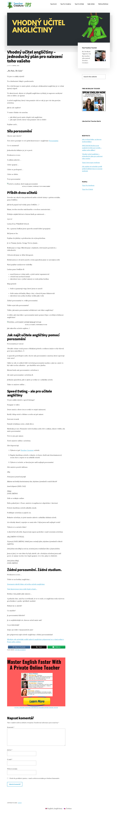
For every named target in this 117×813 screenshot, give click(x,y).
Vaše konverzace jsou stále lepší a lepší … (22, 589)
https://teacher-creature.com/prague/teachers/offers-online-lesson (36, 707)
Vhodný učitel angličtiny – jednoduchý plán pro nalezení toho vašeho (92, 156)
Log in (19, 802)
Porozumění (53, 141)
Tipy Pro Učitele (87, 189)
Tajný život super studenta (91, 162)
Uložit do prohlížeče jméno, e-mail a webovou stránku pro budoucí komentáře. (34, 778)
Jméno (9, 750)
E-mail (9, 759)
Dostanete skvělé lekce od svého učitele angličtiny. (26, 584)
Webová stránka (12, 769)
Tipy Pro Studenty (20, 649)
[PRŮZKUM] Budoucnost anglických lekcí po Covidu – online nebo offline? (92, 148)
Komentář (10, 727)
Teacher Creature (27, 450)
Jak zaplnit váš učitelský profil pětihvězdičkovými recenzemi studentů (92, 169)
